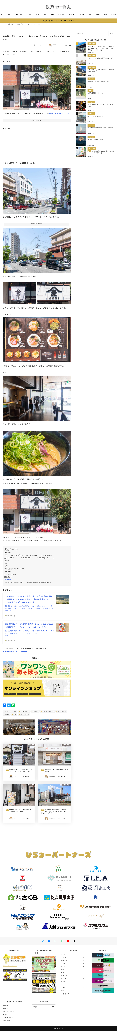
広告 (105, 14)
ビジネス (81, 14)
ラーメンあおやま (48, 711)
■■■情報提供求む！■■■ (15, 651)
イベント (71, 14)
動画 (52, 14)
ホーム (63, 954)
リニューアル (62, 711)
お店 (45, 14)
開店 (14, 714)
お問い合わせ (65, 994)
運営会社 (5, 1015)
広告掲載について (8, 1018)
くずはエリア (24, 711)
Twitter (7, 580)
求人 (90, 14)
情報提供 (5, 1005)
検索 (111, 33)
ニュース (8, 14)
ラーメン (36, 711)
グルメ (29, 14)
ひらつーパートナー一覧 (10, 966)
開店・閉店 (19, 14)
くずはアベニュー (10, 711)
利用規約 (5, 1008)
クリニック (61, 14)
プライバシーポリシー (9, 1012)
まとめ (37, 14)
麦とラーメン (24, 714)
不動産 (98, 14)
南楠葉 (7, 714)
